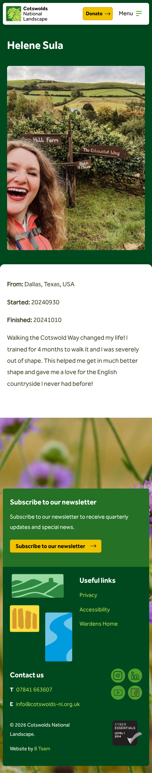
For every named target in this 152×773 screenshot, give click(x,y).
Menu (126, 13)
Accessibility (95, 609)
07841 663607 (34, 689)
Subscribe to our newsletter (50, 546)
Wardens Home (99, 623)
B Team (42, 749)
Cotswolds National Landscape (27, 14)
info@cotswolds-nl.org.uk (48, 704)
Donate (94, 14)
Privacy (88, 595)
